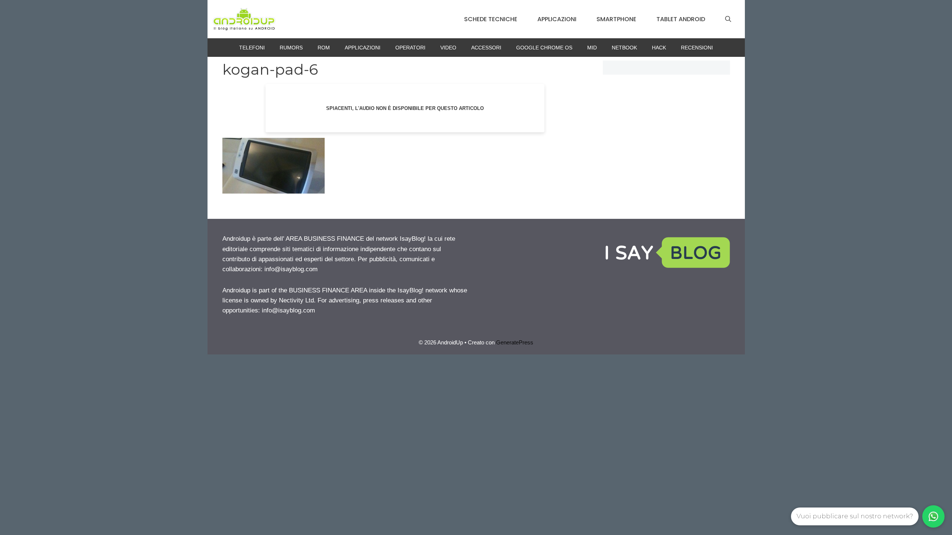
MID (592, 48)
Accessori (486, 48)
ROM (324, 48)
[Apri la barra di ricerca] (728, 19)
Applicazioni (556, 19)
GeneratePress (514, 342)
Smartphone (616, 19)
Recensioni (697, 48)
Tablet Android (680, 19)
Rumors (291, 48)
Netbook (624, 48)
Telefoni (252, 48)
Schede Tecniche (490, 19)
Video (448, 48)
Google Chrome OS (544, 48)
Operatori (410, 48)
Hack (659, 48)
